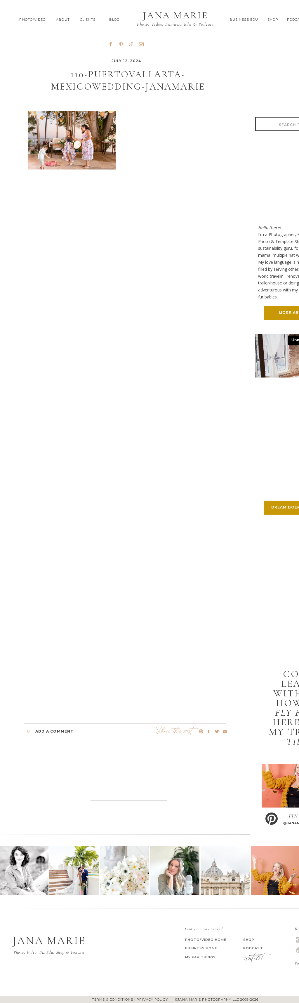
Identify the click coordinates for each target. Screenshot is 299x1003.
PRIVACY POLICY (152, 999)
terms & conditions (112, 999)
